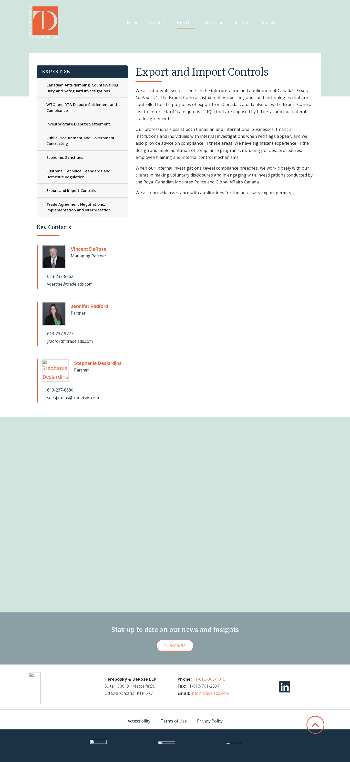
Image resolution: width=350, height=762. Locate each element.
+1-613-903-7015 (209, 679)
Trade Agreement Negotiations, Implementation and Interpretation (78, 207)
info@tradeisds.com (210, 693)
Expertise (186, 22)
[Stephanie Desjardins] (55, 370)
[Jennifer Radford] (54, 314)
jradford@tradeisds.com (69, 341)
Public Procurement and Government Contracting (80, 140)
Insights (242, 22)
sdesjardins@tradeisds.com (72, 397)
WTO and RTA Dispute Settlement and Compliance (81, 107)
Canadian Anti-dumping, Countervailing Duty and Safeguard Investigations (82, 87)
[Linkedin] (284, 686)
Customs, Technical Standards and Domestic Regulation (78, 173)
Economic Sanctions (64, 157)
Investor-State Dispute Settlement (78, 123)
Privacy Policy (210, 721)
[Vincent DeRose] (54, 257)
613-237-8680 (59, 390)
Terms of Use (174, 721)
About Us (158, 22)
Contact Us (271, 22)
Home (132, 22)
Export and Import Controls (71, 190)
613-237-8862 (59, 276)
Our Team (214, 22)
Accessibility (139, 721)
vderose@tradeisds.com (69, 284)
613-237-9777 (59, 333)
